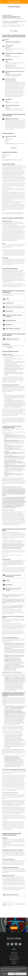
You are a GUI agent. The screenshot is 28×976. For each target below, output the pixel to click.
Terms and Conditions (14, 957)
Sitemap (14, 963)
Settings (4, 974)
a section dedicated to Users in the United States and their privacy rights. (14, 22)
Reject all (11, 974)
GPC (10, 804)
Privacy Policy (14, 955)
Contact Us (14, 961)
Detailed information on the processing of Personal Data (12, 607)
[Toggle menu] (3, 2)
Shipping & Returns (14, 959)
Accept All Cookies (20, 974)
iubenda (3, 903)
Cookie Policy (9, 347)
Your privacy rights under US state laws (13, 601)
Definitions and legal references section (12, 595)
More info (14, 928)
